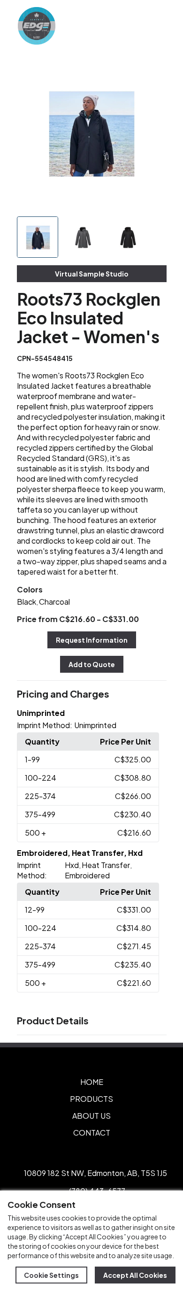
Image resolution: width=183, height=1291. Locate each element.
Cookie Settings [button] (51, 1275)
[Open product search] (135, 26)
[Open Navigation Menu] (155, 26)
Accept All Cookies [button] (135, 1275)
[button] (92, 694)
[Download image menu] (154, 71)
